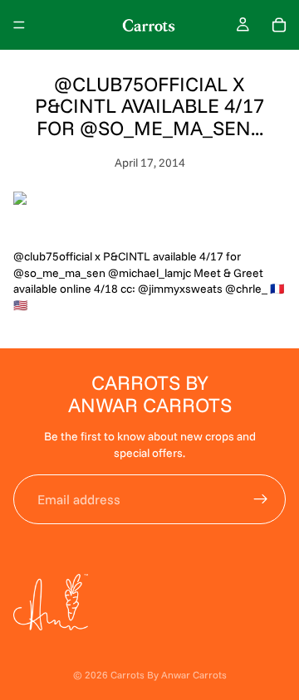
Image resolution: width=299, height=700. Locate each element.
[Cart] (279, 25)
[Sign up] (260, 499)
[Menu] (19, 25)
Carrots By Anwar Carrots (168, 674)
